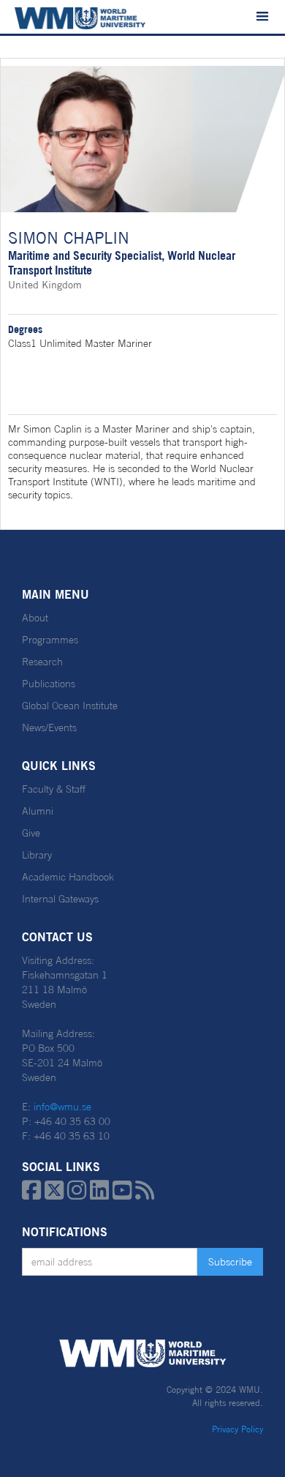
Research (42, 662)
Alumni (37, 811)
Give (31, 833)
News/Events (49, 727)
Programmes (50, 640)
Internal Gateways (60, 899)
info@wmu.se (62, 1107)
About (35, 618)
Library (37, 855)
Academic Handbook (68, 877)
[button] (262, 17)
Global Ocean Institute (70, 705)
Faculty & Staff (54, 789)
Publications (48, 683)
